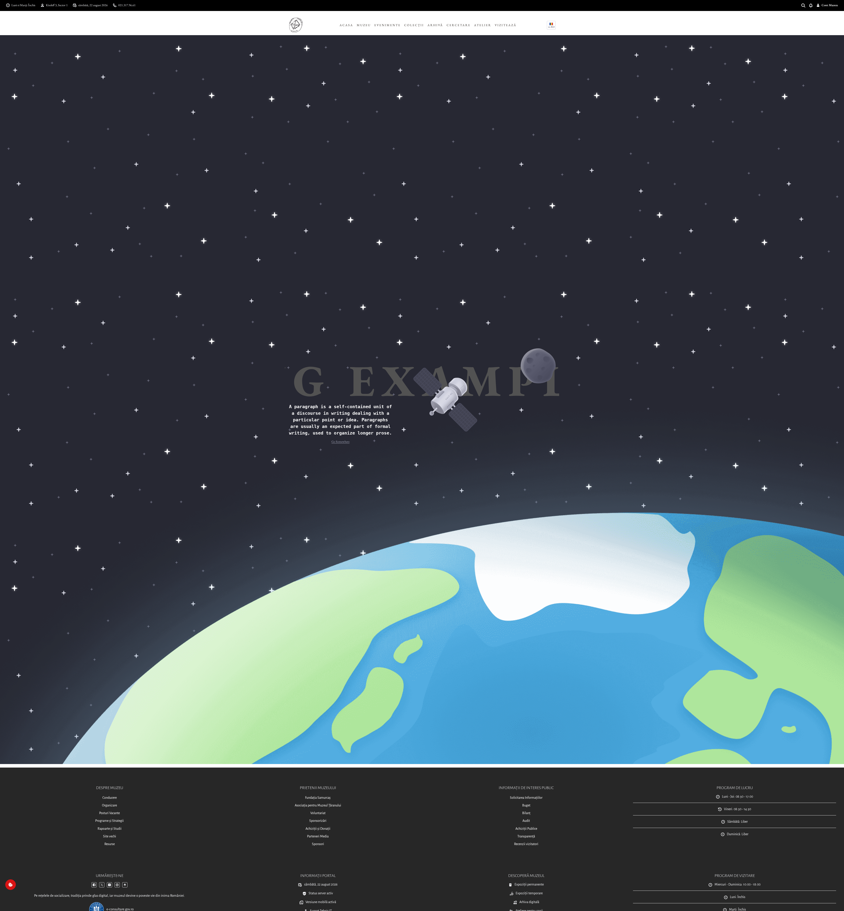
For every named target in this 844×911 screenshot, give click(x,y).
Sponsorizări (317, 820)
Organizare (109, 805)
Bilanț (526, 813)
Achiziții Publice (526, 828)
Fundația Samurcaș (318, 797)
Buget (526, 805)
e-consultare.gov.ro (120, 909)
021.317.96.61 (127, 5)
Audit (526, 820)
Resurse (109, 844)
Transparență (526, 836)
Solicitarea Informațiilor (526, 797)
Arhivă (435, 25)
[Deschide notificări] (812, 5)
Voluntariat (318, 813)
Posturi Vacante (109, 813)
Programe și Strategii (109, 820)
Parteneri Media (318, 836)
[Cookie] (10, 884)
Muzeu (364, 25)
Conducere (109, 797)
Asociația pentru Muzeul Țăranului (318, 805)
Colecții (414, 25)
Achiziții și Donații (318, 828)
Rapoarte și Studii (110, 828)
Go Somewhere (340, 442)
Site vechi (109, 836)
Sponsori (318, 844)
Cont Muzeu (830, 5)
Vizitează (506, 25)
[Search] (805, 5)
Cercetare (459, 25)
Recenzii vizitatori (526, 844)
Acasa (346, 25)
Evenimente (387, 25)
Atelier (482, 25)
